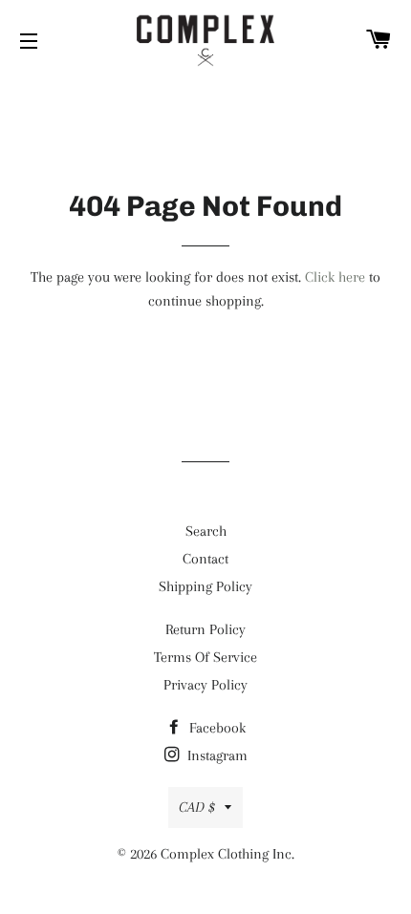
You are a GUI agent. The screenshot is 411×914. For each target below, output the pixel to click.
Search (206, 531)
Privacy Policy (205, 684)
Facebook (215, 727)
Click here (335, 277)
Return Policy (205, 629)
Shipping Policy (205, 586)
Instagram (216, 755)
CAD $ (197, 807)
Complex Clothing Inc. (227, 853)
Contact (205, 558)
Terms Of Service (205, 657)
